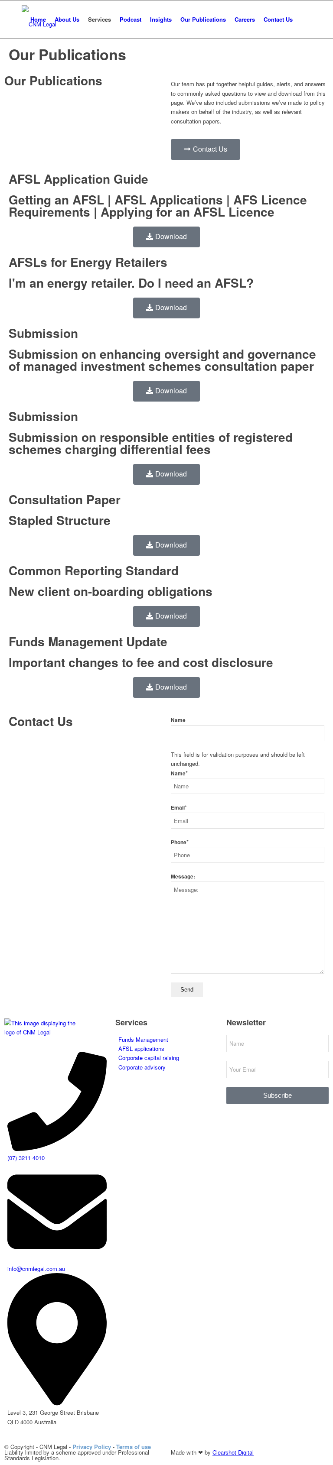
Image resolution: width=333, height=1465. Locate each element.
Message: (183, 876)
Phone (180, 842)
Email (179, 807)
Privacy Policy (91, 1446)
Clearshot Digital (233, 1452)
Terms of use (133, 1446)
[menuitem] (38, 19)
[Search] (304, 19)
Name (178, 720)
